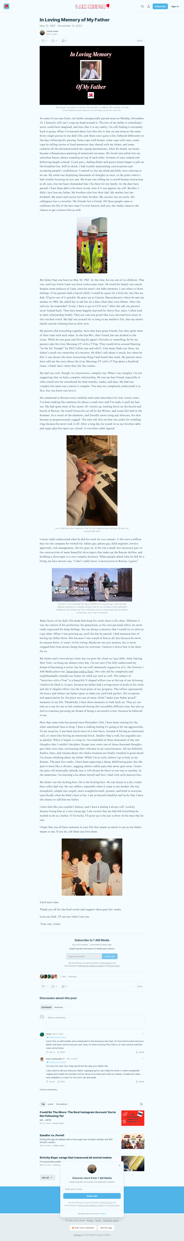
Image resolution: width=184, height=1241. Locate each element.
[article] (92, 1119)
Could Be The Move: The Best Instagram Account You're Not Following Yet (78, 1114)
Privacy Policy (113, 1205)
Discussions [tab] (61, 1104)
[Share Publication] (149, 6)
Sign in (175, 6)
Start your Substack (84, 1227)
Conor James (52, 31)
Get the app (106, 1227)
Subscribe (160, 6)
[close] (119, 1165)
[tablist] (52, 1007)
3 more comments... (49, 1089)
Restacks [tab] (58, 1007)
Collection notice (111, 1220)
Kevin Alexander (54, 1058)
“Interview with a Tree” (80, 672)
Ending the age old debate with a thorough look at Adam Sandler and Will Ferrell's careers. (76, 1141)
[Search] (142, 6)
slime (48, 1033)
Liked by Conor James (57, 1037)
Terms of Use (105, 1202)
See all (45, 1177)
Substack (77, 1235)
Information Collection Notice (91, 1205)
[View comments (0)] (66, 1149)
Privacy (90, 1220)
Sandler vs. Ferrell (52, 1135)
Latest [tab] (50, 1104)
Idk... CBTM (45, 1119)
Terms (98, 1220)
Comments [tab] (46, 1007)
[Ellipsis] (143, 1033)
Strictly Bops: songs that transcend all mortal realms (76, 1157)
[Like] (41, 1149)
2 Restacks (72, 976)
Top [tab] (43, 1104)
